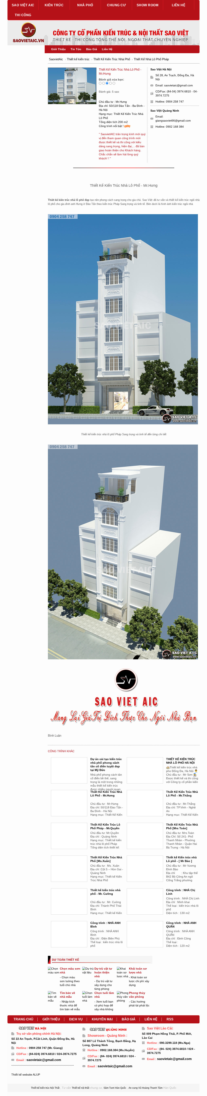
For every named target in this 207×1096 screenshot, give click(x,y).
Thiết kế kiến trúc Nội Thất (45, 1087)
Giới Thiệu (58, 49)
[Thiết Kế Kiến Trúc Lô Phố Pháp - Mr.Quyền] (69, 841)
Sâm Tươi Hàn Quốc (115, 1087)
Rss (170, 1019)
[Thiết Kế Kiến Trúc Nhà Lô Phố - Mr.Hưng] (69, 808)
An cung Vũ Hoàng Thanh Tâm (146, 1087)
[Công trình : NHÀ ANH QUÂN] (145, 939)
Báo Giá (91, 49)
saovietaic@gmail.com (178, 85)
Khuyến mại (102, 1019)
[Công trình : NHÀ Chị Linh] (145, 906)
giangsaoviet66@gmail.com (173, 120)
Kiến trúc (54, 5)
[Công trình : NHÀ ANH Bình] (69, 939)
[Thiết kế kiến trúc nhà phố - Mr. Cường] (69, 906)
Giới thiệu (51, 1019)
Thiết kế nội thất (80, 1087)
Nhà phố (85, 5)
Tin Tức (76, 49)
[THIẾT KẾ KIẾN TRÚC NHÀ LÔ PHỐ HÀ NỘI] (145, 775)
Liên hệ (179, 5)
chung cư (116, 5)
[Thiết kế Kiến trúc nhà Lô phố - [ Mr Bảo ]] (145, 873)
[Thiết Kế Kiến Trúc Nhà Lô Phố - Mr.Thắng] (145, 808)
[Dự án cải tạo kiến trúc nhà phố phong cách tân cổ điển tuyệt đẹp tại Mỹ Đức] (69, 775)
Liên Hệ (107, 49)
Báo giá (128, 1019)
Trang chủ (23, 1019)
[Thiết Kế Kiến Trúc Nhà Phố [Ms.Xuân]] (69, 873)
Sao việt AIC (23, 5)
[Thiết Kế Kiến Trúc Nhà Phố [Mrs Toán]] (145, 841)
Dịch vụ (76, 1019)
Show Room (147, 5)
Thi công (23, 15)
